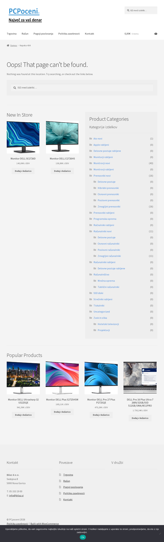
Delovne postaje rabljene (107, 150)
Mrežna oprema (106, 280)
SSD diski (98, 293)
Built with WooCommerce (44, 523)
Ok (82, 537)
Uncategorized (102, 311)
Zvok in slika (100, 317)
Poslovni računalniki (109, 249)
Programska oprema (105, 218)
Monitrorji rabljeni (104, 169)
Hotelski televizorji (108, 324)
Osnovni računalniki (108, 243)
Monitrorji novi (102, 163)
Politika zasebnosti (69, 33)
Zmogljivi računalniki (109, 255)
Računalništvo (101, 274)
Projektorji (104, 330)
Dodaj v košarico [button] (23, 171)
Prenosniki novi (102, 175)
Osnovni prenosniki (108, 194)
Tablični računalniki (108, 287)
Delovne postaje (106, 181)
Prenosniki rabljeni (104, 212)
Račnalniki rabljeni (104, 225)
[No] (160, 533)
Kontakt (89, 33)
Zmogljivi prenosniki (109, 206)
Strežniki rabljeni (103, 299)
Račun (25, 33)
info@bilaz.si (16, 495)
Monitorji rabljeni (103, 157)
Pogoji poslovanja (43, 33)
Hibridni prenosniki (108, 188)
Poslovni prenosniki (108, 200)
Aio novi (98, 138)
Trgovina (11, 33)
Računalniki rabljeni (104, 262)
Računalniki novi (102, 231)
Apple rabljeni (101, 144)
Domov (13, 45)
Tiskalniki (99, 305)
